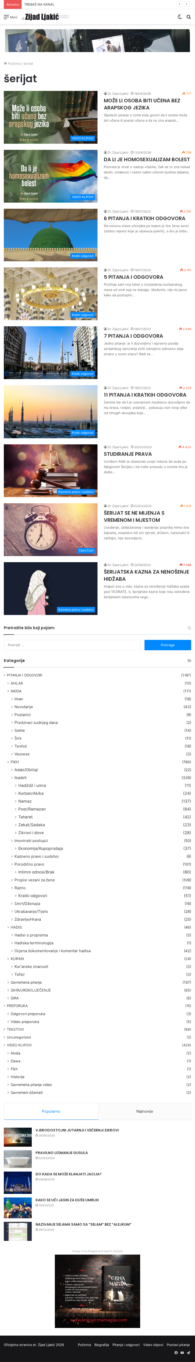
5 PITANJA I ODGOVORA (133, 277)
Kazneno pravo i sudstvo (36, 856)
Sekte (19, 730)
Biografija (101, 1345)
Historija (17, 1077)
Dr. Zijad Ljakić (118, 93)
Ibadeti (20, 777)
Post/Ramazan (32, 809)
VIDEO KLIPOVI (19, 1045)
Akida (15, 1053)
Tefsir (19, 974)
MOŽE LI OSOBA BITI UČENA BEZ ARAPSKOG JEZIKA (142, 104)
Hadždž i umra (32, 785)
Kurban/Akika (31, 793)
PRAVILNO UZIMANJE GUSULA (62, 1152)
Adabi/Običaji (26, 769)
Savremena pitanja (26, 982)
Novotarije (23, 706)
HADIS (16, 927)
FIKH (15, 762)
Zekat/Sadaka (31, 824)
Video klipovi (153, 1345)
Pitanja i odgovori (126, 1345)
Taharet (25, 817)
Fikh (14, 1069)
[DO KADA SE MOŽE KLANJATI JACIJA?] (18, 1183)
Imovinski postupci (31, 840)
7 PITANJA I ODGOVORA (133, 335)
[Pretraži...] (188, 18)
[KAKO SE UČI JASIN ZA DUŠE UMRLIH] (18, 1208)
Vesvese (22, 754)
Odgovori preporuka (28, 1014)
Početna (14, 63)
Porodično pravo (29, 864)
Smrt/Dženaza (27, 903)
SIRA (15, 998)
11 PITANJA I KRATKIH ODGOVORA (145, 394)
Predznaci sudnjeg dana (36, 722)
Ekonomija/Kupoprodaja (40, 848)
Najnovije (144, 1111)
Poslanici (22, 714)
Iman (18, 698)
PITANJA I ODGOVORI (24, 675)
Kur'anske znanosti (31, 966)
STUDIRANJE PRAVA (128, 454)
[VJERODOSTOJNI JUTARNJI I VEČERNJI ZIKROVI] (18, 1137)
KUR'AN (17, 958)
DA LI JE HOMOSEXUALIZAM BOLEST (147, 159)
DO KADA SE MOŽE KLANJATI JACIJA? (69, 1174)
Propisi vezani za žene (34, 880)
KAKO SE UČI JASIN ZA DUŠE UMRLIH (67, 1200)
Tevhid (20, 746)
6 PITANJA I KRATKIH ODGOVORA (144, 218)
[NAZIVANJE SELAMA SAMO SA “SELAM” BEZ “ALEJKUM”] (18, 1231)
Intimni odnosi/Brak (36, 872)
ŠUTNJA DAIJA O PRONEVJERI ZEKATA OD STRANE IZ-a (68, 4)
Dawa (15, 1061)
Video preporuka (25, 1021)
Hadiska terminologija (33, 943)
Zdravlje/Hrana (27, 919)
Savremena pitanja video (31, 1084)
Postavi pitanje (178, 1345)
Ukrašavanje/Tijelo (31, 911)
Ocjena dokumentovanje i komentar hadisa (52, 950)
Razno (20, 887)
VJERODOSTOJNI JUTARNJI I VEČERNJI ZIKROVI (77, 1130)
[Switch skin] (179, 18)
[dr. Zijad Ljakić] (45, 17)
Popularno (51, 1111)
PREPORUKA (17, 1006)
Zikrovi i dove (31, 832)
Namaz (25, 801)
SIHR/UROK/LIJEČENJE (31, 990)
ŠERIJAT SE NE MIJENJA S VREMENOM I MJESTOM (134, 516)
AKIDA (16, 691)
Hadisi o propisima (31, 935)
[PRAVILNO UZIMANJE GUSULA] (18, 1159)
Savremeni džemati (27, 1092)
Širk (18, 738)
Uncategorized (19, 1037)
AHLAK (17, 683)
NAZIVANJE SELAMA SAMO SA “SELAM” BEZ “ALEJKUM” (84, 1224)
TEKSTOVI (15, 1029)
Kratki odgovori (32, 895)
